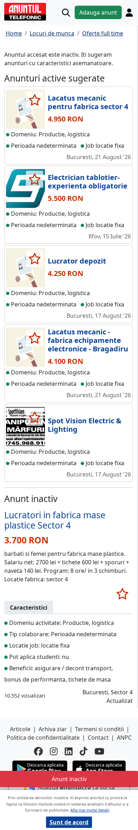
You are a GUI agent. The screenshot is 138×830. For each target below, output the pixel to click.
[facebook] (38, 751)
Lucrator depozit (77, 261)
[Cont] (129, 12)
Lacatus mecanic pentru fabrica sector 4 (88, 102)
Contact (98, 737)
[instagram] (54, 751)
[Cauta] (66, 12)
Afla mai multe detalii (89, 810)
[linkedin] (69, 751)
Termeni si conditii (99, 729)
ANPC (124, 737)
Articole (20, 729)
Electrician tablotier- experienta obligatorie (87, 182)
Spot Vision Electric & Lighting (84, 425)
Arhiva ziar (53, 729)
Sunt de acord (69, 822)
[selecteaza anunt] (34, 99)
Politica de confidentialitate (43, 737)
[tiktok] (83, 751)
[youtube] (99, 751)
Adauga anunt (98, 12)
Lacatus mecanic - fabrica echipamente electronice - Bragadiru (88, 340)
